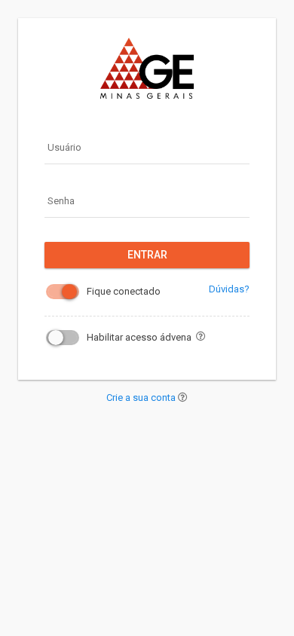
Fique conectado (124, 291)
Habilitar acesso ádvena (139, 337)
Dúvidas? (229, 289)
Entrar (147, 255)
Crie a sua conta (142, 397)
